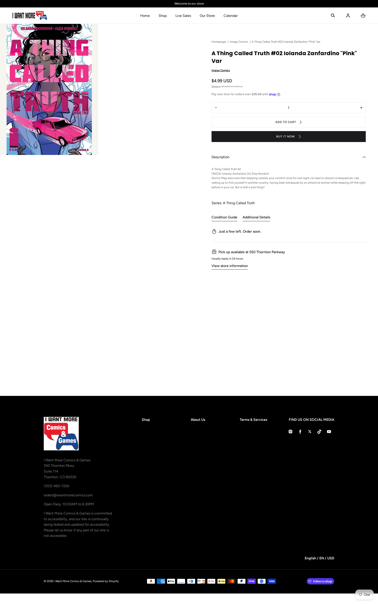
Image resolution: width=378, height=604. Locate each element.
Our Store (207, 16)
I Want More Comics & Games (72, 581)
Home (145, 16)
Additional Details (256, 217)
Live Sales (183, 16)
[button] (333, 15)
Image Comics (221, 70)
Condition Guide (224, 217)
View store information (230, 266)
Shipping (216, 86)
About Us (198, 420)
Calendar (231, 16)
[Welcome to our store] (189, 3)
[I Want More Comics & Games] (29, 15)
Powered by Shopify (106, 581)
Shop (163, 16)
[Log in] (348, 15)
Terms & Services (253, 420)
